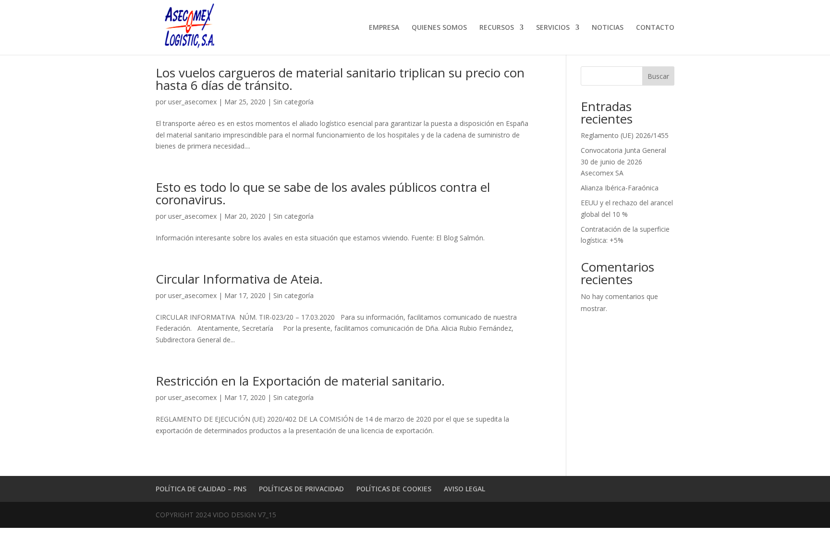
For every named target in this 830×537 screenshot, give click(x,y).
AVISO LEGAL (464, 488)
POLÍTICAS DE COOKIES (393, 488)
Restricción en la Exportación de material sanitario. (300, 380)
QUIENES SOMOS (439, 28)
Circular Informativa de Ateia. (239, 278)
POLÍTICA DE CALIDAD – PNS (201, 488)
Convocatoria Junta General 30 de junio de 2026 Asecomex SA (623, 162)
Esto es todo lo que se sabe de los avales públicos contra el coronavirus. (323, 193)
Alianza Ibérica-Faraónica (620, 187)
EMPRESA (384, 28)
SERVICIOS (553, 28)
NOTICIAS (607, 28)
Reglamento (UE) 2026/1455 (625, 135)
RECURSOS (496, 28)
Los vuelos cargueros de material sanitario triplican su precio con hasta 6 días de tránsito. (340, 79)
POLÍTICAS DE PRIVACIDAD (301, 488)
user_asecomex (192, 101)
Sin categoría (293, 101)
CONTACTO (655, 28)
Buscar (658, 76)
